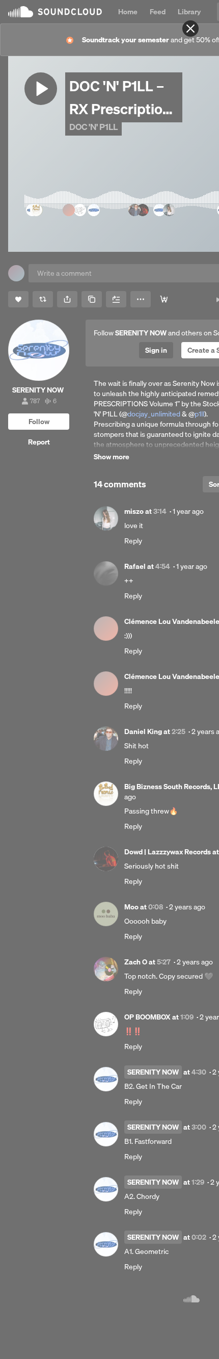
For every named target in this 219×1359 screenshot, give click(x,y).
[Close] (190, 28)
